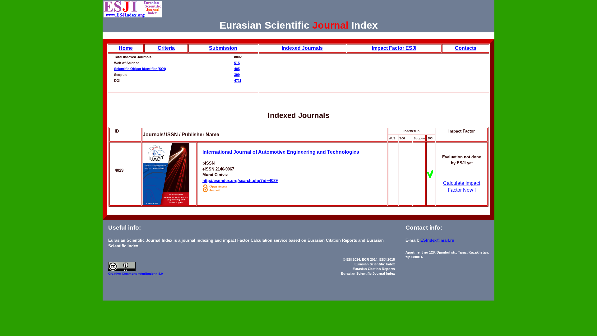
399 (237, 75)
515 (237, 63)
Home (126, 48)
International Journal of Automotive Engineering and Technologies (280, 152)
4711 (237, 80)
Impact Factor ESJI (394, 48)
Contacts (465, 48)
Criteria (166, 48)
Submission (223, 48)
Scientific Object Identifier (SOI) (140, 69)
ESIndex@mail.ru (437, 240)
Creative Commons (123, 273)
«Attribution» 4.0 (150, 273)
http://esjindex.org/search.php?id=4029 (240, 180)
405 (237, 69)
